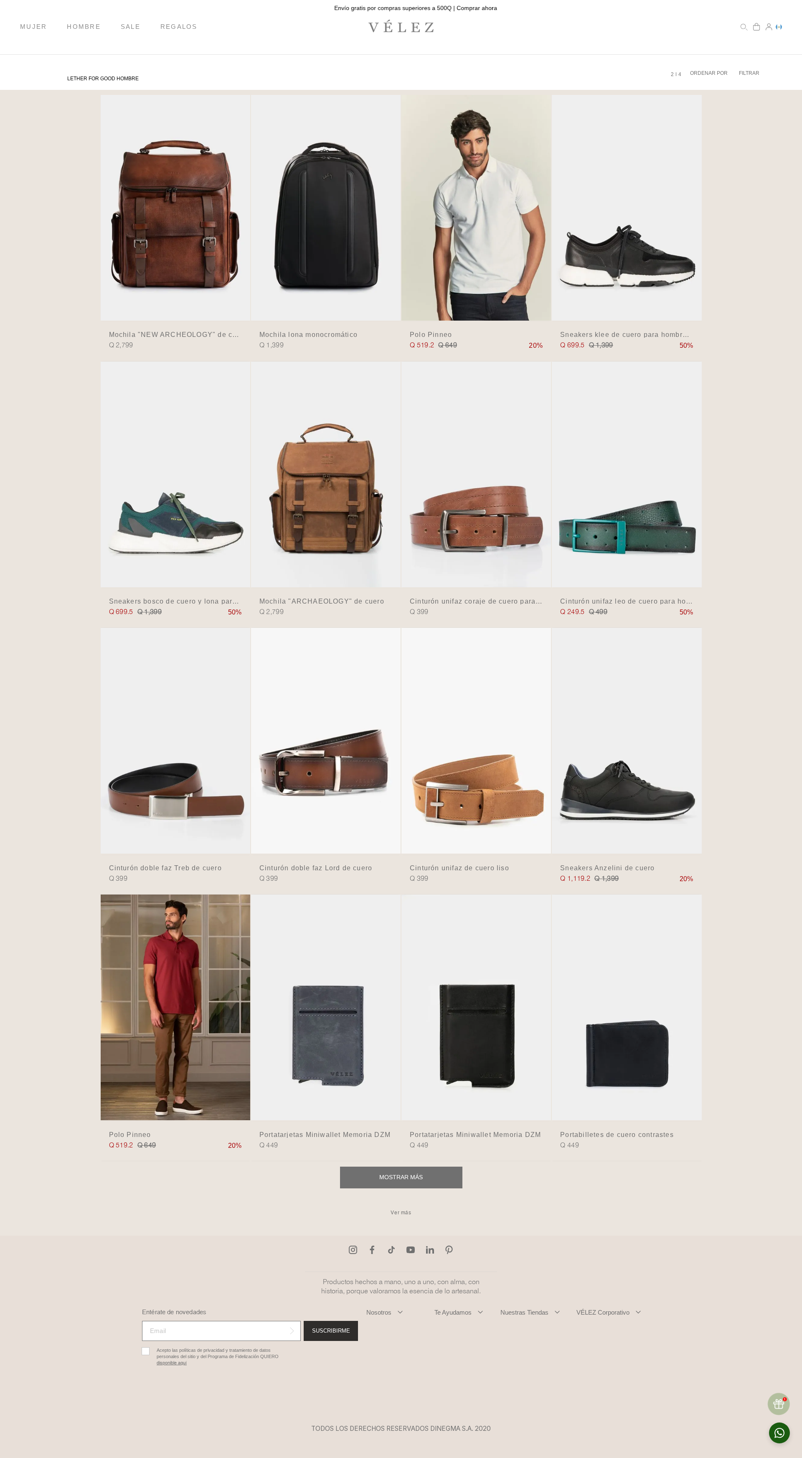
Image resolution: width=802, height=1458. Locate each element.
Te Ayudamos (453, 1312)
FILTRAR (749, 73)
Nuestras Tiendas (524, 1312)
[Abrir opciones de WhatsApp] (779, 1432)
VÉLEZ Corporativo (602, 1312)
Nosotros (378, 1312)
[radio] (672, 74)
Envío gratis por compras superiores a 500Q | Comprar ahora (401, 8)
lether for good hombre (103, 79)
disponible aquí (172, 1363)
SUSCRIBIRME (331, 1331)
